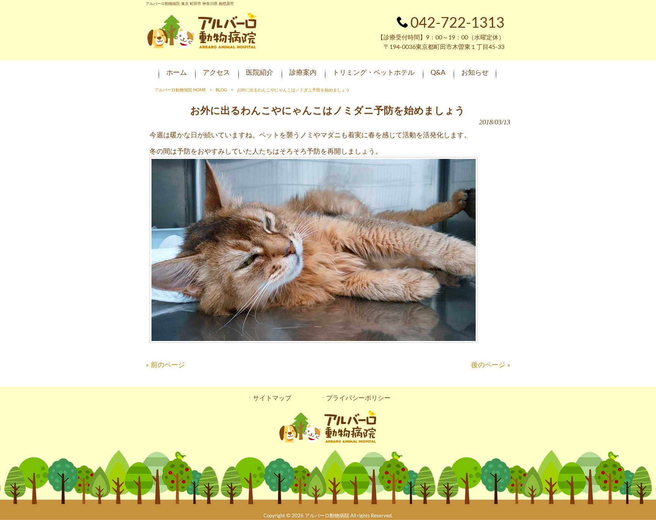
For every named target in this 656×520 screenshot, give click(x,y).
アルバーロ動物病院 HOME (180, 90)
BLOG (221, 90)
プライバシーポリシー (358, 398)
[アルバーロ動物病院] (202, 47)
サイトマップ (272, 398)
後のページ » (490, 365)
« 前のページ (165, 365)
